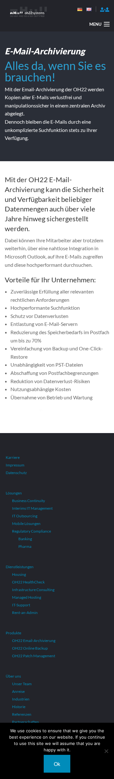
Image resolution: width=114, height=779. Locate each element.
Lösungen (14, 493)
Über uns (13, 676)
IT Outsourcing (24, 516)
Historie (18, 706)
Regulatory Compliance (31, 531)
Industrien (20, 699)
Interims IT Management (32, 508)
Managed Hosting (26, 597)
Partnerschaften (25, 722)
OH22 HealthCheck (28, 582)
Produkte (13, 633)
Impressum (15, 465)
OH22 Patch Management (33, 655)
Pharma (24, 546)
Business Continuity (28, 500)
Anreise (18, 691)
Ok (57, 764)
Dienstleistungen (20, 566)
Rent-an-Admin (25, 612)
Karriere (13, 457)
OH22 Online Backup (30, 648)
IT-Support (21, 605)
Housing (19, 574)
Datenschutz (16, 472)
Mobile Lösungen (26, 523)
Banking (25, 538)
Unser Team (22, 683)
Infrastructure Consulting (33, 589)
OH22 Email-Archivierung (33, 640)
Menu (95, 24)
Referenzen (21, 714)
